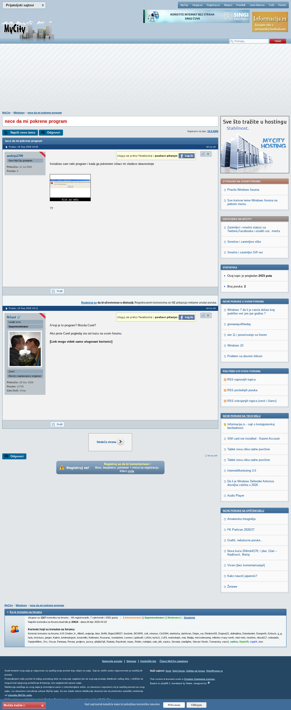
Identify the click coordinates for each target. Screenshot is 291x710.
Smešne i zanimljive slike (244, 241)
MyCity (184, 5)
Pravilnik (241, 5)
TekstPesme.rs (214, 671)
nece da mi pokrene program (45, 112)
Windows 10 (235, 345)
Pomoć (282, 5)
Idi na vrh (212, 455)
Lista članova (257, 5)
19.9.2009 (212, 131)
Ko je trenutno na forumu (26, 612)
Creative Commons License (199, 679)
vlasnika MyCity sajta (20, 695)
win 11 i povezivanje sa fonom (247, 334)
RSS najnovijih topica (241, 379)
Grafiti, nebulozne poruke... (245, 540)
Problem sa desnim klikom (244, 356)
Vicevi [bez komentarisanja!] (246, 565)
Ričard (11, 317)
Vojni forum (178, 671)
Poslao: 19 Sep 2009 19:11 (23, 308)
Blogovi (228, 5)
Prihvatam (174, 705)
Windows (19, 112)
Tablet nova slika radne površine (248, 449)
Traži (271, 5)
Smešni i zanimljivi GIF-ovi (245, 252)
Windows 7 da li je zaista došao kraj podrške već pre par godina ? (251, 311)
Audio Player (235, 495)
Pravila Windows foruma (243, 189)
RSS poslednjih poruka (242, 390)
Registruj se (213, 5)
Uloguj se (197, 5)
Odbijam (196, 705)
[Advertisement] (145, 79)
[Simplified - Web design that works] (208, 682)
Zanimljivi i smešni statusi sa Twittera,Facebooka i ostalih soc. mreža (253, 229)
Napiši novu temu (22, 132)
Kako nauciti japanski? (242, 576)
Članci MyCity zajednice (174, 661)
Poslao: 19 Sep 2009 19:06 (23, 147)
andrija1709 (15, 156)
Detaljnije (189, 617)
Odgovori (53, 132)
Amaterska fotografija (241, 519)
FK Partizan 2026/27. (241, 529)
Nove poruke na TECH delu (242, 416)
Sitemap (131, 661)
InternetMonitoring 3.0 (241, 470)
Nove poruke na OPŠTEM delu (243, 510)
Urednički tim (148, 661)
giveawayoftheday (239, 324)
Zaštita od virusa (195, 671)
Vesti (168, 671)
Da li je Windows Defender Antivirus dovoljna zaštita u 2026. (250, 483)
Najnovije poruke (112, 661)
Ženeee (232, 586)
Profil (59, 291)
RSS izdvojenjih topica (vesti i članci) (251, 401)
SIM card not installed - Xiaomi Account (253, 438)
